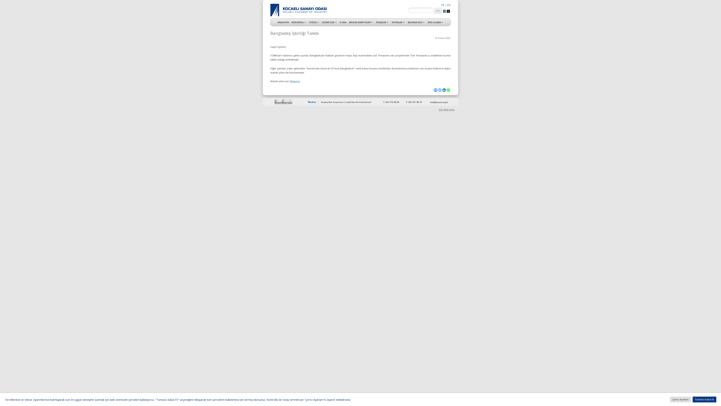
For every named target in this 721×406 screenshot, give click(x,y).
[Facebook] (435, 90)
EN (449, 5)
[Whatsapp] (448, 90)
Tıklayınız (295, 81)
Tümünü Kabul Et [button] (704, 399)
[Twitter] (440, 90)
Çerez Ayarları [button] (680, 399)
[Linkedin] (444, 90)
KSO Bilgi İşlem (447, 109)
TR (442, 5)
